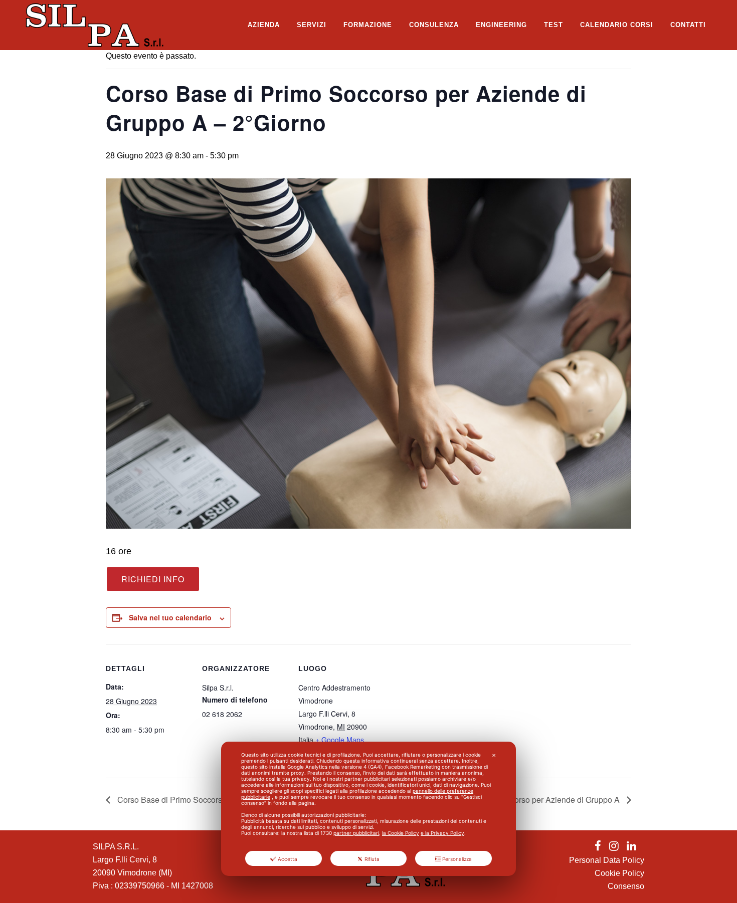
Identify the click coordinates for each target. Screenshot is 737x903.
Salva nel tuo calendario (170, 617)
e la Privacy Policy (442, 833)
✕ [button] (494, 755)
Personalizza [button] (457, 859)
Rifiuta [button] (372, 859)
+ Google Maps (339, 740)
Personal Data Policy (606, 860)
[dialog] (368, 809)
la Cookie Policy (400, 833)
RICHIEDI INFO (153, 579)
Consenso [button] (626, 886)
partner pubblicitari (356, 833)
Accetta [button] (287, 859)
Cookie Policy (619, 873)
